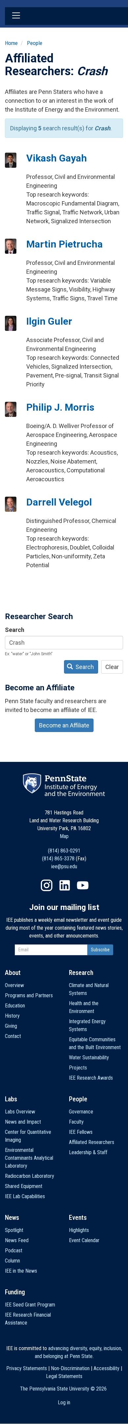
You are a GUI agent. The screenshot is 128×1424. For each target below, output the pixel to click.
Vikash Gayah (56, 158)
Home (11, 43)
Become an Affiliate (64, 725)
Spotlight (14, 1230)
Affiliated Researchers (91, 1142)
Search (14, 629)
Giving (11, 1026)
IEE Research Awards (91, 1078)
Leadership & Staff (88, 1152)
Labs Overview (20, 1112)
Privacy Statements (26, 1368)
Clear (112, 666)
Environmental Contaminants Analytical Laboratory (29, 1158)
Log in (64, 1402)
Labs (11, 1099)
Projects (78, 1068)
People (34, 43)
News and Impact (23, 1122)
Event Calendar (84, 1240)
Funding (15, 1292)
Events (78, 1217)
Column (12, 1261)
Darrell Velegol (59, 502)
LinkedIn (65, 885)
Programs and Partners (29, 995)
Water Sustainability (89, 1057)
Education (15, 1006)
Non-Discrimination (70, 1368)
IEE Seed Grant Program (30, 1305)
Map (64, 836)
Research (81, 973)
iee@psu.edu (64, 866)
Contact (13, 1036)
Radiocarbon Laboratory (29, 1176)
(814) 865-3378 (58, 858)
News (12, 1217)
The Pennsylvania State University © (63, 1389)
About (13, 973)
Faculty (76, 1122)
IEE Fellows (81, 1132)
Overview (14, 985)
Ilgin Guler (49, 321)
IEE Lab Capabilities (25, 1196)
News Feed (17, 1240)
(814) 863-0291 (64, 851)
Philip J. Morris (60, 407)
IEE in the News (21, 1271)
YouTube (83, 885)
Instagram (46, 885)
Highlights (79, 1230)
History (12, 1016)
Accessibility (106, 1368)
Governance (81, 1112)
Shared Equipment (23, 1186)
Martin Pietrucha (64, 244)
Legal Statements (64, 1376)
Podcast (13, 1250)
